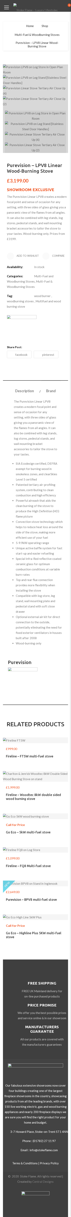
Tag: (10, 296)
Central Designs (43, 1181)
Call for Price (40, 824)
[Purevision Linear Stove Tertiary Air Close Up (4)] (35, 137)
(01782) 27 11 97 (44, 1141)
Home (30, 26)
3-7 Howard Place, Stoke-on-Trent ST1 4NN (39, 1131)
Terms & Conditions (25, 1163)
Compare (57, 255)
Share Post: (14, 347)
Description (24, 391)
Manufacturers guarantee (42, 1029)
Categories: (15, 276)
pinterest (48, 354)
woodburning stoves (20, 301)
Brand (51, 391)
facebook (21, 354)
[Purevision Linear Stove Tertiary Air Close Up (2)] (35, 101)
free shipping (42, 983)
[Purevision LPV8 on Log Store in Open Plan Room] (35, 116)
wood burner (42, 296)
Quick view (50, 748)
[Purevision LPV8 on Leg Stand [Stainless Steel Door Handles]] (35, 126)
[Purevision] (21, 329)
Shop (45, 26)
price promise (41, 1005)
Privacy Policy (49, 1163)
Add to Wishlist (27, 255)
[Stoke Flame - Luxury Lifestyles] (35, 7)
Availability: (15, 267)
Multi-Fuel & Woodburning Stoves (37, 34)
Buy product (40, 748)
